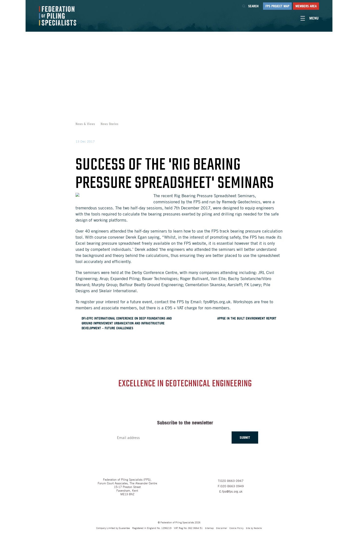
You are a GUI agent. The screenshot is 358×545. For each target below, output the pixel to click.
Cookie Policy (236, 527)
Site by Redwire (254, 527)
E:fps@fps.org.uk (231, 491)
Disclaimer (221, 527)
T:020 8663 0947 (231, 481)
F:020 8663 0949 (231, 486)
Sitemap (209, 527)
